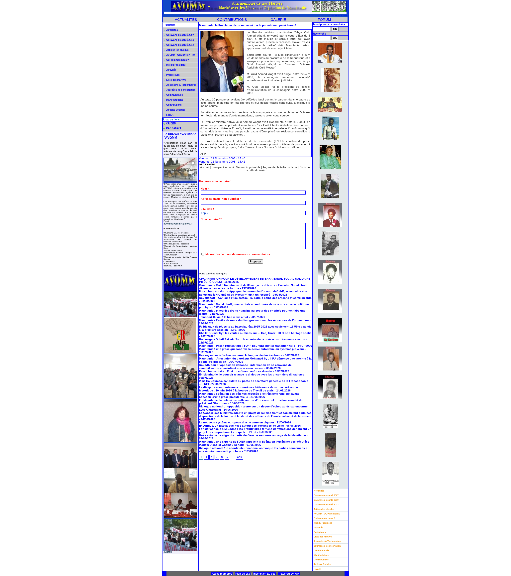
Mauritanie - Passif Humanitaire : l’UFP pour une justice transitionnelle (247, 345)
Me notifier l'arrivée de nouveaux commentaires (237, 254)
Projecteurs (173, 74)
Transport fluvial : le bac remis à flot (223, 317)
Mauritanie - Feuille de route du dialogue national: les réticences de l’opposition (254, 320)
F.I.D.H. (170, 114)
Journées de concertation (180, 89)
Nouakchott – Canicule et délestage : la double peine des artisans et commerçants (255, 297)
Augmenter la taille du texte (279, 167)
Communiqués (174, 94)
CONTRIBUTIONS (232, 20)
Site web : (207, 209)
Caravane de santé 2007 (180, 35)
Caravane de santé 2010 (180, 40)
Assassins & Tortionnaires (181, 84)
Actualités (172, 30)
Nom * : (205, 188)
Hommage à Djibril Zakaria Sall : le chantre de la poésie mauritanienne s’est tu (252, 339)
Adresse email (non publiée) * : (222, 198)
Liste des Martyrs (176, 79)
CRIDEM (171, 123)
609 (239, 457)
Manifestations (174, 99)
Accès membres (222, 573)
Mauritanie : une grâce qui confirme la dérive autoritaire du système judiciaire (252, 349)
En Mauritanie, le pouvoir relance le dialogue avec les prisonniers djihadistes (251, 374)
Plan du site (242, 573)
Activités (171, 70)
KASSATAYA (173, 128)
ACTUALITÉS (186, 20)
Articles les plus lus (177, 50)
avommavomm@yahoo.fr (177, 223)
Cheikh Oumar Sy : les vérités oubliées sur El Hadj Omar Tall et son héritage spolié (255, 333)
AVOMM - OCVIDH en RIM (180, 55)
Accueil (204, 167)
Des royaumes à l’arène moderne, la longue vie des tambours (240, 355)
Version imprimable (248, 167)
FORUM (324, 20)
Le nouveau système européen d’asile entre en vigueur (236, 422)
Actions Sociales (175, 109)
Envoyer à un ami (223, 167)
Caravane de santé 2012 (180, 45)
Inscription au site (264, 573)
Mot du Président (175, 65)
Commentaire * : (211, 219)
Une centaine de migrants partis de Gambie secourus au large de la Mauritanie (252, 435)
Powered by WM (289, 573)
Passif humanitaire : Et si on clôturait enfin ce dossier (235, 371)
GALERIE (278, 20)
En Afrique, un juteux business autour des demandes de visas (241, 425)
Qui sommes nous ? (177, 60)
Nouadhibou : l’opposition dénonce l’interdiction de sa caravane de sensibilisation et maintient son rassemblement (245, 366)
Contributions (174, 104)
